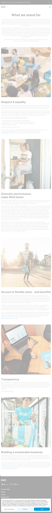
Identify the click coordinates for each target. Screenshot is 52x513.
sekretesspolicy (42, 505)
